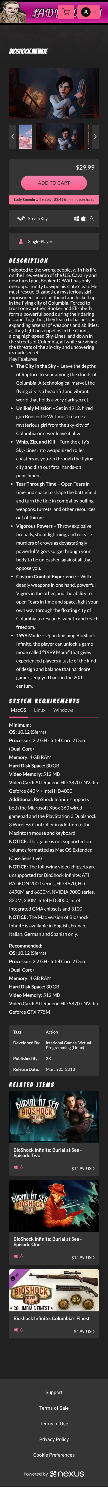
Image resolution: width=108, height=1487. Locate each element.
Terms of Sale (54, 1408)
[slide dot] (60, 136)
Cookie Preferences (54, 1455)
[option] (54, 93)
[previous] (12, 137)
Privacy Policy (54, 1439)
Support (54, 1392)
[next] (95, 137)
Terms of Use (54, 1424)
